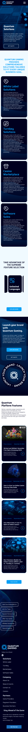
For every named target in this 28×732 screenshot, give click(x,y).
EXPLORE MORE (14, 309)
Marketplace (7, 669)
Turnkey (6, 665)
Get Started (14, 727)
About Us (6, 680)
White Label (7, 662)
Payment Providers (9, 702)
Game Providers (8, 699)
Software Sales (8, 673)
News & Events (8, 684)
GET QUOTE (11, 46)
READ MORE (14, 582)
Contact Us (6, 687)
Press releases (8, 444)
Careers (5, 691)
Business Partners (9, 706)
